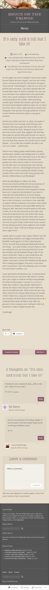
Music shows (39, 60)
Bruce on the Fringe (24, 16)
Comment (36, 485)
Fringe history (15, 60)
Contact (16, 572)
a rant (10, 58)
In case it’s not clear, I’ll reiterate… (16, 558)
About (10, 572)
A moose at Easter (11, 352)
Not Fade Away (29, 69)
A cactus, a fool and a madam (14, 554)
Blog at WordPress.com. (10, 581)
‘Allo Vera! (40, 352)
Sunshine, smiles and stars (13, 550)
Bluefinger (14, 66)
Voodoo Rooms (27, 72)
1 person (16, 392)
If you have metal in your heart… (15, 552)
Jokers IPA (41, 66)
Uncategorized (24, 63)
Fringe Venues (25, 60)
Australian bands (17, 58)
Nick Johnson (19, 69)
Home (4, 572)
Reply (41, 399)
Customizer (20, 520)
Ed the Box (34, 66)
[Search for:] (11, 528)
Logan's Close (10, 69)
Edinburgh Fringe (30, 58)
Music (32, 60)
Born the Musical (24, 66)
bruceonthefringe (33, 54)
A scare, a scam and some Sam (14, 556)
